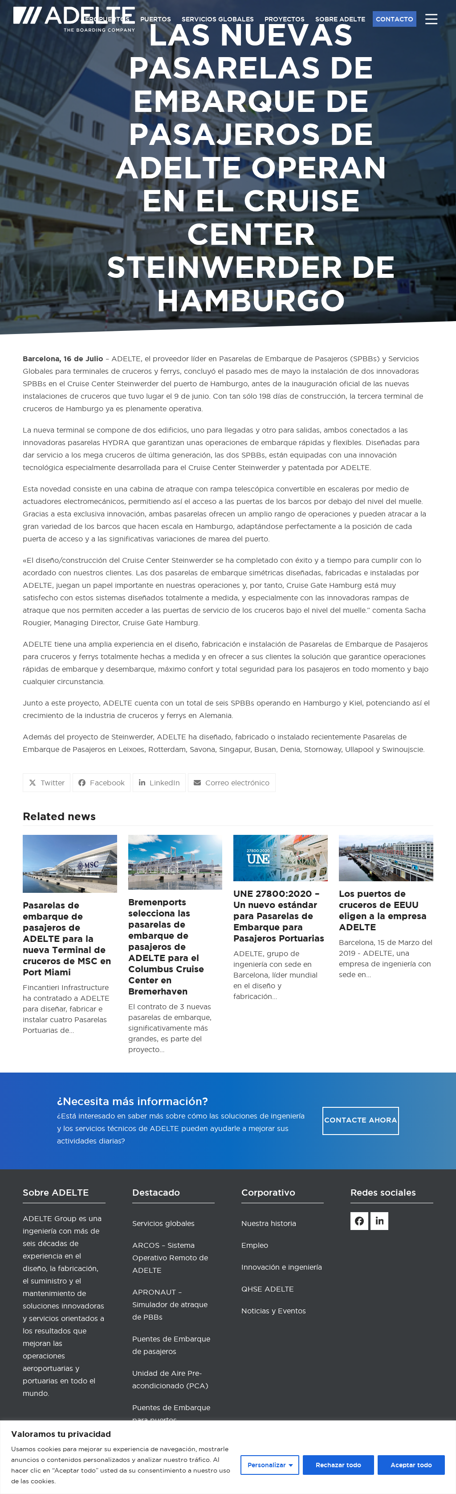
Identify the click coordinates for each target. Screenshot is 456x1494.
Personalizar (267, 1465)
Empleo (254, 1245)
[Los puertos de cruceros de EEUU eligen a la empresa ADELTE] (386, 856)
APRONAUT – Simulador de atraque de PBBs (170, 1304)
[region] (228, 1457)
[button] (46, 782)
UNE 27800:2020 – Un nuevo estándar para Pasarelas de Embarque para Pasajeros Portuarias (278, 915)
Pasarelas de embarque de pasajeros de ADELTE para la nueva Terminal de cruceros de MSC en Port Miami (67, 938)
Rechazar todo (338, 1465)
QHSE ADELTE (267, 1288)
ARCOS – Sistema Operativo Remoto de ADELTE (170, 1258)
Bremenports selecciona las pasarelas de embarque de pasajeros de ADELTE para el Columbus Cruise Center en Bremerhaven (166, 946)
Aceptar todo (411, 1465)
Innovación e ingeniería (281, 1267)
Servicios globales (163, 1223)
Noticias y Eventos (273, 1310)
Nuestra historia (268, 1223)
